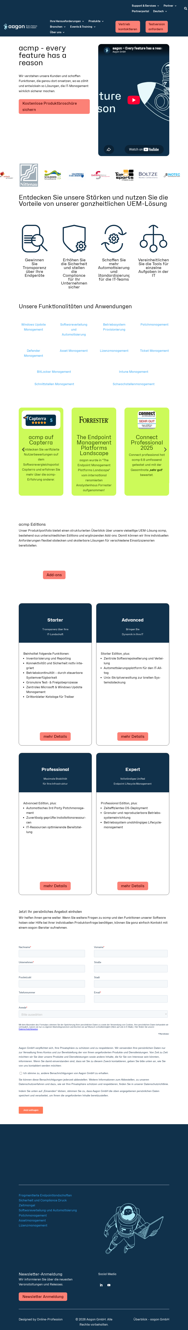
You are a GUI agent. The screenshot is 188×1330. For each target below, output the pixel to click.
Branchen (56, 26)
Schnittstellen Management (54, 384)
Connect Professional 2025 (147, 442)
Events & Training (81, 26)
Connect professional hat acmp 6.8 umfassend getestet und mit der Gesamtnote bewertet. (147, 465)
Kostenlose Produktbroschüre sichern (49, 106)
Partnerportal (140, 11)
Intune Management (133, 371)
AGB (50, 1163)
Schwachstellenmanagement (134, 384)
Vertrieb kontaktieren (127, 26)
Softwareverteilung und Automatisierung (73, 329)
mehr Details (55, 736)
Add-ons (54, 575)
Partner (168, 5)
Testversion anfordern (157, 26)
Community (35, 1152)
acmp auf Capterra (41, 440)
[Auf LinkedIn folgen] (101, 1285)
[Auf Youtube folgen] (109, 1285)
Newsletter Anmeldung (43, 1296)
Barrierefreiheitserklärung (36, 1174)
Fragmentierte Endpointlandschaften (45, 1195)
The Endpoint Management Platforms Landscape (94, 445)
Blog (50, 1152)
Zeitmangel (27, 1205)
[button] (23, 450)
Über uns (55, 32)
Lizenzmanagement (114, 350)
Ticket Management (154, 350)
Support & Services (144, 5)
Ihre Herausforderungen (65, 21)
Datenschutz (44, 1168)
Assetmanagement (32, 1220)
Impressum (35, 1163)
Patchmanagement (154, 324)
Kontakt (47, 1157)
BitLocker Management (54, 371)
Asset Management (74, 350)
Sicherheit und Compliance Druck (43, 1200)
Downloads (28, 1157)
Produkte (94, 21)
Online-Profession (50, 1319)
